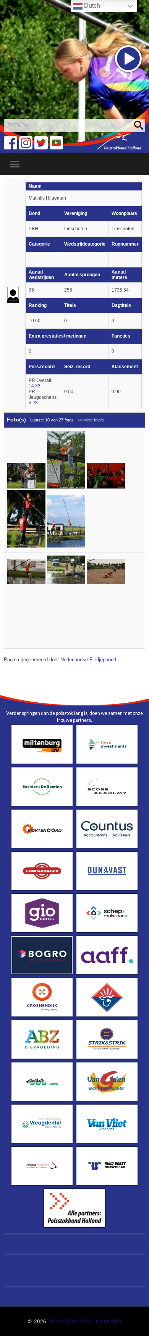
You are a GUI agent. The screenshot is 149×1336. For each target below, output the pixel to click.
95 (31, 290)
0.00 (116, 391)
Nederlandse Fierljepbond (88, 659)
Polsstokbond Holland (84, 1322)
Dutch (91, 5)
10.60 (34, 320)
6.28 (33, 402)
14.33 (34, 386)
